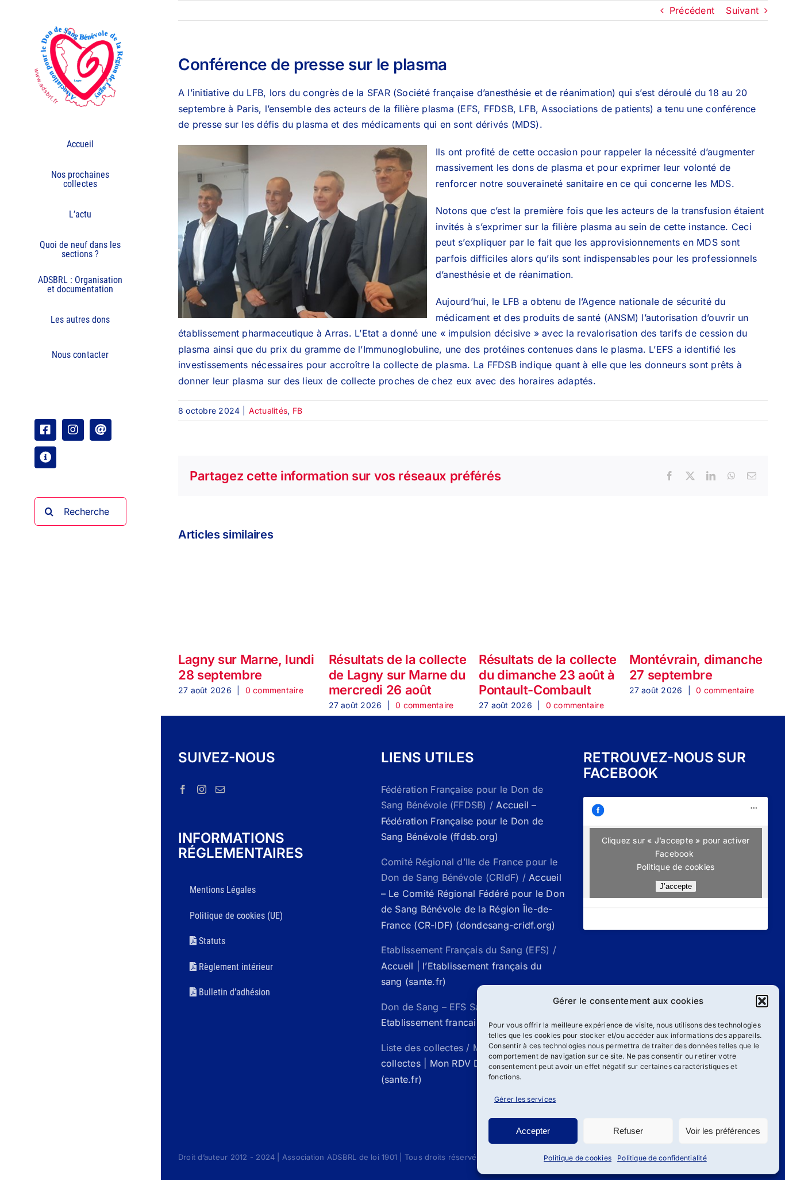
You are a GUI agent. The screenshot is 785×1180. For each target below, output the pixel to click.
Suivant (742, 10)
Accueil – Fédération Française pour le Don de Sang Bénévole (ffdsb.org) (462, 820)
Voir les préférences (723, 1131)
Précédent (691, 10)
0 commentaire (274, 690)
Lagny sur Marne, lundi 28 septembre (246, 667)
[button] (762, 1001)
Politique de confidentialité (662, 1158)
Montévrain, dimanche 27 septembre (696, 667)
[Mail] (220, 789)
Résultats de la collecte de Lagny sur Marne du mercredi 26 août (398, 674)
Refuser (628, 1131)
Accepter (533, 1131)
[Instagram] (201, 789)
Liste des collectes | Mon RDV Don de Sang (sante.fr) (470, 1063)
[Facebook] (182, 789)
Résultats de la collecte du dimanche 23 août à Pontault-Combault (548, 674)
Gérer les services (525, 1099)
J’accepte (676, 886)
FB (297, 410)
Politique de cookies (577, 1158)
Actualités (268, 410)
